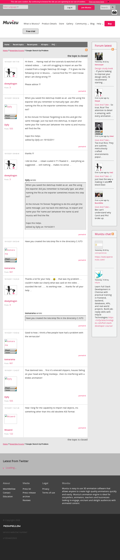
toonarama (9, 268)
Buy (110, 23)
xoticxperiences (101, 253)
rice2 (111, 172)
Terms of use (48, 492)
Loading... (10, 467)
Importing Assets (17, 51)
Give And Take (102, 104)
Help (99, 23)
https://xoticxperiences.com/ (104, 258)
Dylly (6, 124)
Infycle (97, 283)
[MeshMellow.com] (11, 526)
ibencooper (99, 65)
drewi (111, 136)
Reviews (27, 500)
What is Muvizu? (32, 23)
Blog (92, 23)
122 (11, 433)
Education (8, 496)
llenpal (97, 101)
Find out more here (96, 2)
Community (81, 23)
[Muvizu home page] (10, 21)
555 (11, 128)
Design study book (104, 68)
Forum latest (103, 45)
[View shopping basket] (114, 12)
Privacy (45, 488)
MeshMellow (9, 488)
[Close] (108, 2)
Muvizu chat (103, 234)
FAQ (53, 44)
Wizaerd (8, 429)
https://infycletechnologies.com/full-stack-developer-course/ (104, 321)
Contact (6, 492)
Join (86, 7)
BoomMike (99, 203)
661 (11, 271)
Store (61, 23)
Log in (69, 7)
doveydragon (10, 83)
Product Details (49, 23)
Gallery (69, 23)
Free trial (30, 31)
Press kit (27, 488)
